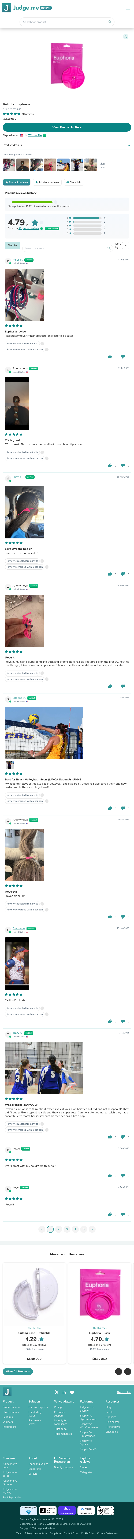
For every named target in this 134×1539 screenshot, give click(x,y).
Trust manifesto (63, 1434)
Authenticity (41, 1533)
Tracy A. (18, 1033)
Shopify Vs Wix (89, 1449)
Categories (86, 1472)
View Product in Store (67, 127)
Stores (83, 1467)
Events (109, 1412)
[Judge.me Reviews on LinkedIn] (64, 1392)
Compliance (55, 1533)
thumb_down (123, 357)
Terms (19, 1533)
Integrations (9, 1427)
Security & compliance (60, 1422)
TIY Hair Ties (35, 135)
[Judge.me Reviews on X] (57, 1392)
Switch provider (12, 1497)
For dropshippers (38, 1407)
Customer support (59, 1413)
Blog (108, 1407)
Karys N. (18, 260)
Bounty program (63, 1467)
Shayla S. (18, 477)
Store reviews (11, 1412)
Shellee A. (19, 698)
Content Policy (71, 1533)
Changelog (112, 1431)
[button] (118, 1371)
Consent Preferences (107, 1533)
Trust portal (60, 1429)
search (110, 22)
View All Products (18, 1371)
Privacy (28, 1533)
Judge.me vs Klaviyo (10, 1490)
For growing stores (35, 1422)
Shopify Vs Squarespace (87, 1434)
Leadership (34, 1469)
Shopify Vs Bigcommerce (88, 1417)
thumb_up (110, 357)
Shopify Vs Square (86, 1442)
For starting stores (35, 1413)
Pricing (58, 1407)
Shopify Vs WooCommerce (89, 1425)
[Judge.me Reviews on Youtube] (72, 1392)
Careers (32, 1473)
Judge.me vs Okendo (10, 1482)
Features (8, 1417)
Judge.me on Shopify (87, 1408)
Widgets (8, 1422)
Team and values (38, 1464)
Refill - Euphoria (16, 104)
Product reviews (12, 1407)
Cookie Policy (88, 1533)
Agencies (111, 1417)
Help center (112, 1422)
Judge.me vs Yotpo (10, 1474)
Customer (19, 928)
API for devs (113, 1427)
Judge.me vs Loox (10, 1465)
